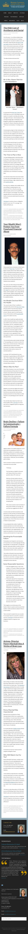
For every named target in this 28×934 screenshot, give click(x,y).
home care (7, 219)
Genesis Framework (20, 929)
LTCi (23, 635)
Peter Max (12, 268)
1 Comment (5, 649)
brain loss (15, 216)
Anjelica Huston (17, 728)
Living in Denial (12, 811)
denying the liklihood (10, 782)
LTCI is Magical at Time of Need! (11, 851)
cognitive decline (9, 182)
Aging (4, 216)
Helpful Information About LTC (10, 212)
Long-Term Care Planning (13, 415)
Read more (3, 878)
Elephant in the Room (17, 211)
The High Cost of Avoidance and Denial (13, 29)
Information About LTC (16, 807)
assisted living (9, 216)
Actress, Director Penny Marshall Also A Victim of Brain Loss (13, 643)
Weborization (14, 930)
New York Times (16, 112)
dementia (9, 218)
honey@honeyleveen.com (9, 831)
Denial (14, 210)
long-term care (13, 219)
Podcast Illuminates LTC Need (10, 844)
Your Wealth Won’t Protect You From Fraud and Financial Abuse (12, 228)
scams (18, 219)
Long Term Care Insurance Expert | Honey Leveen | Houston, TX (14, 4)
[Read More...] (22, 847)
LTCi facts (5, 636)
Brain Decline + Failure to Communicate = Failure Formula (13, 424)
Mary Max (10, 416)
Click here (5, 201)
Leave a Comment (7, 34)
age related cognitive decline (15, 215)
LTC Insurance (19, 635)
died (7, 290)
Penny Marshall (19, 811)
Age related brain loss (13, 208)
